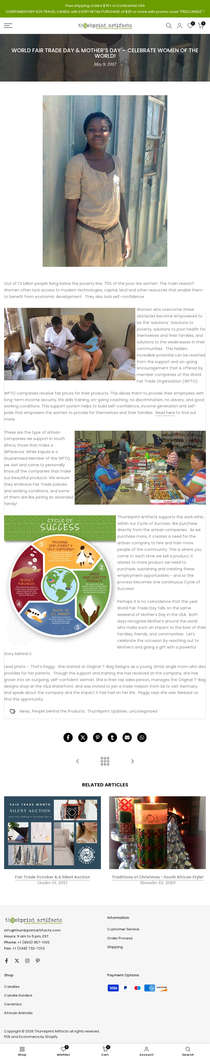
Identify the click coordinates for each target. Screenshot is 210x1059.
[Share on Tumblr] (112, 737)
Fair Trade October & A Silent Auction (52, 876)
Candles (11, 986)
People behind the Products (58, 711)
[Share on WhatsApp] (142, 737)
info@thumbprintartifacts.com (32, 930)
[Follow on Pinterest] (37, 960)
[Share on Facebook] (68, 737)
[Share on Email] (127, 737)
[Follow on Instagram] (27, 960)
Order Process (120, 938)
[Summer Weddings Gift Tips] (132, 762)
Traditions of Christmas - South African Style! (157, 876)
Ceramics (13, 1004)
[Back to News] (105, 762)
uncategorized (143, 711)
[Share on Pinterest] (97, 737)
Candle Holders (18, 995)
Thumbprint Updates (107, 711)
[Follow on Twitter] (16, 960)
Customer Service (123, 929)
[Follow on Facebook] (6, 960)
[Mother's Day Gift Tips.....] (77, 762)
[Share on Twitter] (83, 737)
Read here (165, 412)
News (25, 711)
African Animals (18, 1012)
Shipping (115, 947)
